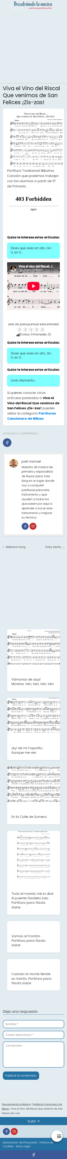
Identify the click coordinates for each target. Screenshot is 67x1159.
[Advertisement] (33, 46)
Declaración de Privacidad (20, 1142)
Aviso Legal (23, 1146)
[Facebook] (7, 442)
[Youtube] (32, 526)
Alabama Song (15, 547)
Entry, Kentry (53, 547)
